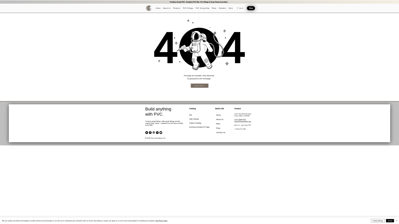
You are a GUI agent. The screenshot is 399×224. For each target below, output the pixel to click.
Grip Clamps (194, 119)
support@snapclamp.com (242, 121)
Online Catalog (194, 123)
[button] (177, 8)
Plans (218, 124)
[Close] (396, 220)
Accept (390, 221)
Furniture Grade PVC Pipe (194, 127)
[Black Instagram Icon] (153, 132)
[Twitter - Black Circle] (146, 132)
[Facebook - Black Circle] (150, 132)
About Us (219, 119)
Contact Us (220, 132)
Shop (218, 128)
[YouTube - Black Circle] (160, 132)
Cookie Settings (378, 221)
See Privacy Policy (161, 221)
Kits (190, 115)
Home (218, 115)
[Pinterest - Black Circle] (157, 132)
